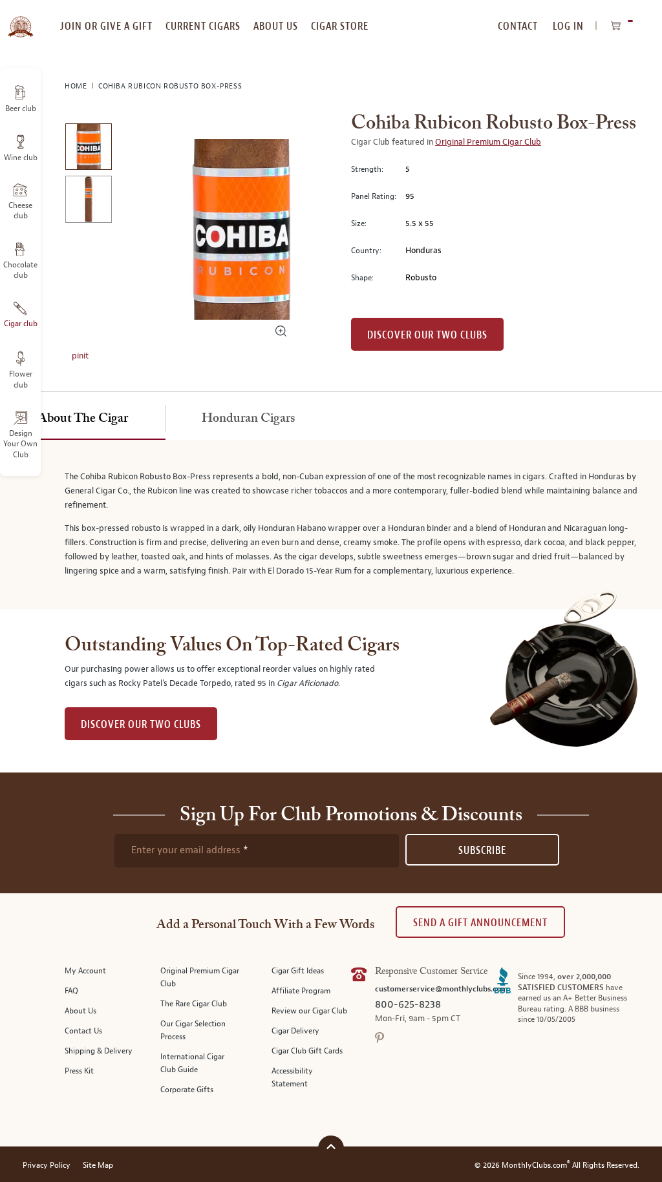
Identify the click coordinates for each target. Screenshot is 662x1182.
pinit (80, 356)
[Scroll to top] (331, 1146)
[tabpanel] (331, 524)
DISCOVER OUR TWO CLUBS (141, 724)
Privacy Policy (46, 1165)
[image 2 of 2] (88, 201)
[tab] (83, 419)
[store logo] (20, 19)
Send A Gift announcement (480, 922)
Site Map (98, 1165)
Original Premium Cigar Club (488, 142)
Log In (568, 26)
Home (77, 86)
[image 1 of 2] (88, 149)
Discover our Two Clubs (427, 334)
